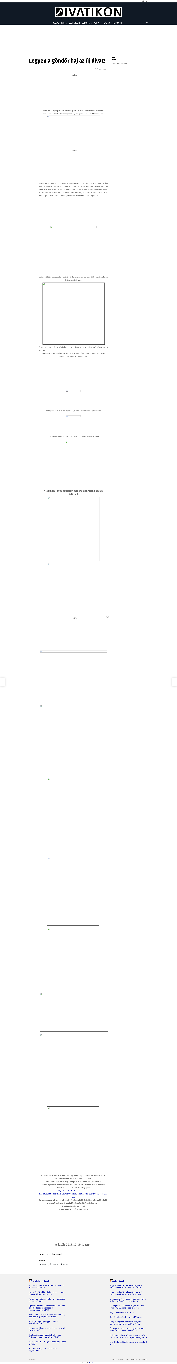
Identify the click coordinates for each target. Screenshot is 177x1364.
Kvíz (127, 1359)
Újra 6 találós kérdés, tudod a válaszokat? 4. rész (128, 1343)
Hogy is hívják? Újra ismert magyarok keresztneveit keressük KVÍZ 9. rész (126, 1323)
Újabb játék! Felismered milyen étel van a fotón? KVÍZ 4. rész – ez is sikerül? (128, 1300)
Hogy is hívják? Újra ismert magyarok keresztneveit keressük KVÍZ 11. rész (126, 1286)
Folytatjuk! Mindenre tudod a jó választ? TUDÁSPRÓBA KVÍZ (46, 1286)
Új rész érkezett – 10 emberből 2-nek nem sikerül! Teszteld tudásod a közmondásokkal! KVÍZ (47, 1308)
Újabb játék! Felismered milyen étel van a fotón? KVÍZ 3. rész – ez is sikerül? (128, 1307)
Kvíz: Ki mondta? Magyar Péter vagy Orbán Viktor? (47, 1343)
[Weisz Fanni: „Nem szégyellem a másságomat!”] (2, 682)
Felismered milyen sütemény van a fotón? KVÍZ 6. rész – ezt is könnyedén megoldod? (128, 1336)
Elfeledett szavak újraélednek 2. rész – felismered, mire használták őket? (46, 1336)
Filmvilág (106, 23)
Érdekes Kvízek (117, 1281)
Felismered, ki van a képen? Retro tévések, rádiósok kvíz (47, 1329)
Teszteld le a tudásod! (40, 1281)
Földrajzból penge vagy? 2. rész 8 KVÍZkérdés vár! (43, 1322)
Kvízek (63, 23)
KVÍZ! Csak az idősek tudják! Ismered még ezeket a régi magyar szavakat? (47, 1316)
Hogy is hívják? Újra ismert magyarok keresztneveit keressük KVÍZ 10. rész (126, 1293)
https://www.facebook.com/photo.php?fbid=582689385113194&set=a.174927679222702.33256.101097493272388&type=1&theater (73, 1194)
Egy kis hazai (74, 23)
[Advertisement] (88, 41)
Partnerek (134, 1359)
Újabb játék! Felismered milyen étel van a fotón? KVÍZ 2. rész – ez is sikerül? (128, 1330)
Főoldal (55, 23)
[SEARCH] (147, 23)
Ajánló (96, 23)
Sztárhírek (86, 23)
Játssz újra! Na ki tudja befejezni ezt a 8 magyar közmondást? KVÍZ (46, 1293)
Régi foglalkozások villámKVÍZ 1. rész (126, 1317)
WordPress (92, 1363)
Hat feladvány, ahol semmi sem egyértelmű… (43, 1350)
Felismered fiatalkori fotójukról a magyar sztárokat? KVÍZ (47, 1300)
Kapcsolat (117, 23)
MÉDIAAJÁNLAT (143, 1359)
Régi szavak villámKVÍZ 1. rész (122, 1312)
